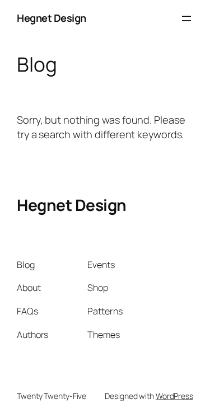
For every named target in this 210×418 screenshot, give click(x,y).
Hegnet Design (51, 18)
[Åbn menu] (186, 18)
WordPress (174, 396)
